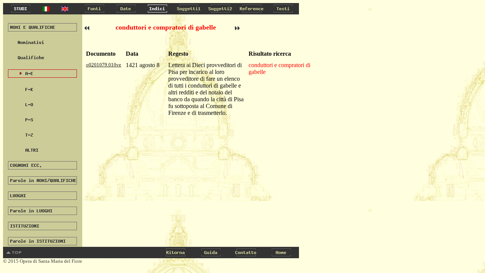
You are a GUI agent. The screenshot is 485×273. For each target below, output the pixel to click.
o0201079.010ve (103, 64)
